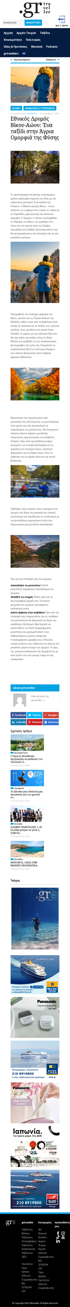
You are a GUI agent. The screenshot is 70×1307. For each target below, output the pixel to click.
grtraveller (32, 113)
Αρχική (8, 33)
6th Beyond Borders (42, 1233)
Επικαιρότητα (13, 40)
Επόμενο (51, 59)
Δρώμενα (19, 788)
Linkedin (21, 722)
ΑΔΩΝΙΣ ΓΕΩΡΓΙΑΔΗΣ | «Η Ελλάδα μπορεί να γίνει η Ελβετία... (26, 829)
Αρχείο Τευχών (26, 33)
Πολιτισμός (33, 40)
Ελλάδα (18, 823)
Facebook (20, 715)
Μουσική (36, 46)
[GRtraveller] (35, 15)
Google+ (53, 715)
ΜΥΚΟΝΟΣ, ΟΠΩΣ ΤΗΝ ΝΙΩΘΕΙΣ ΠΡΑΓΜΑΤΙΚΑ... (25, 864)
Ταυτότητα (27, 1263)
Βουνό (16, 108)
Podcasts (52, 46)
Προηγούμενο (22, 59)
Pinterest (37, 722)
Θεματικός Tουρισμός (40, 108)
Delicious (53, 722)
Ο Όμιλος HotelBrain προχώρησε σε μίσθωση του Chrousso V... (26, 758)
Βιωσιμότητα (21, 752)
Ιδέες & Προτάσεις (15, 46)
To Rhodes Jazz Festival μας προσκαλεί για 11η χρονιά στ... (27, 794)
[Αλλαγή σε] (24, 53)
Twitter (36, 715)
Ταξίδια (45, 33)
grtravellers (11, 53)
